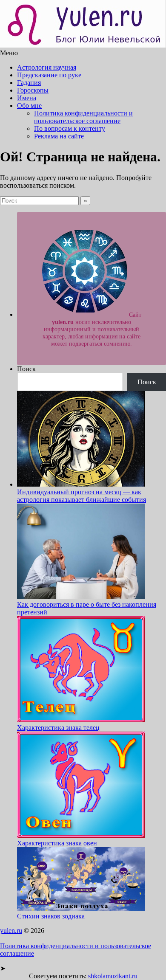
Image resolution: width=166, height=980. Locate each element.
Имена (26, 97)
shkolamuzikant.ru (112, 976)
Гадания (29, 82)
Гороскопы (33, 90)
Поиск (26, 368)
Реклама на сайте (59, 136)
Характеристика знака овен (57, 843)
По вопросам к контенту (69, 128)
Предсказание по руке (49, 75)
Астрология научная (46, 67)
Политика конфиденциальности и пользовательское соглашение (83, 117)
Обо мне (29, 105)
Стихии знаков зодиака (51, 916)
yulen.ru (11, 930)
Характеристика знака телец (58, 727)
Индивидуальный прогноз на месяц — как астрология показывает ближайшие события (81, 495)
